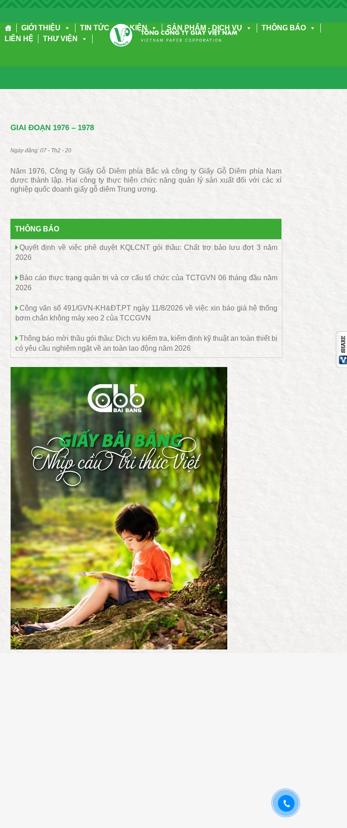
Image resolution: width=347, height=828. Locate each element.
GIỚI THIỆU (41, 28)
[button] (65, 28)
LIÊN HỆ (19, 38)
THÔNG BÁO (284, 28)
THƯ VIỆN (60, 38)
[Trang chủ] (8, 28)
